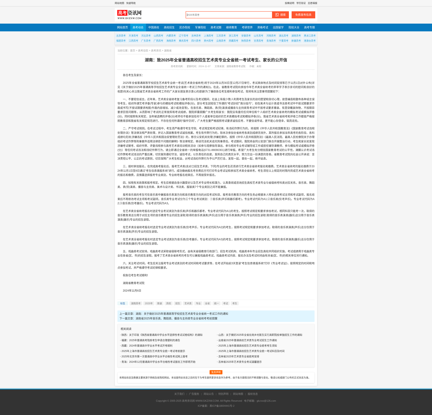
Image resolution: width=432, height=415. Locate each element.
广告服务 (194, 393)
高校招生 (169, 27)
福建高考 (121, 40)
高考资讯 (156, 50)
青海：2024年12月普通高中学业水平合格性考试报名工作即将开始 (158, 361)
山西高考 (158, 35)
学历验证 (301, 3)
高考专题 (309, 27)
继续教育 (231, 27)
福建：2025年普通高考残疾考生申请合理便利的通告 (151, 340)
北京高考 (121, 35)
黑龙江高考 (310, 35)
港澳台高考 (310, 40)
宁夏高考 (283, 40)
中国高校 (153, 27)
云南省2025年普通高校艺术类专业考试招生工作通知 (247, 340)
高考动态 (138, 27)
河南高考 (271, 35)
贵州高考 (208, 40)
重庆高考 (183, 40)
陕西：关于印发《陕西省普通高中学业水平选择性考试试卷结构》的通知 (162, 334)
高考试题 (216, 27)
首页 (132, 50)
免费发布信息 (303, 14)
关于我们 (179, 393)
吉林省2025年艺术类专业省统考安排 (238, 356)
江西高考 (133, 40)
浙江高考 (233, 35)
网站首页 (122, 27)
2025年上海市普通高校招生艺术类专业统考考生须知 (247, 345)
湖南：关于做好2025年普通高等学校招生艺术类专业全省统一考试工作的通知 (182, 313)
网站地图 (119, 3)
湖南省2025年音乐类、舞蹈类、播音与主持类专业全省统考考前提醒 (176, 318)
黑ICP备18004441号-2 (222, 405)
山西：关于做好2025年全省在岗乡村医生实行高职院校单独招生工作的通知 (260, 334)
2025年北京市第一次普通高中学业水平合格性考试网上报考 (155, 356)
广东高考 (146, 40)
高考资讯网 (188, 400)
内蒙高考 (171, 35)
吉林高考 (196, 35)
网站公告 (209, 393)
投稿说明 (289, 3)
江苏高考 (221, 35)
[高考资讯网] (129, 15)
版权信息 (253, 393)
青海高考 (271, 40)
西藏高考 (233, 40)
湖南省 (168, 50)
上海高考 (208, 35)
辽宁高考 (183, 35)
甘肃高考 (258, 40)
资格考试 (262, 27)
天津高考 (133, 35)
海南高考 (171, 40)
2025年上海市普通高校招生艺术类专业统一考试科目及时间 (251, 351)
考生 (234, 303)
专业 (198, 303)
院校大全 (294, 27)
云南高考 (221, 40)
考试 (225, 303)
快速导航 (131, 3)
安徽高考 (246, 35)
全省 (207, 303)
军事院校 (200, 27)
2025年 (149, 303)
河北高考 (146, 35)
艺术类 (188, 303)
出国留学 (278, 27)
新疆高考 (296, 40)
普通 (159, 303)
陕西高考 (246, 40)
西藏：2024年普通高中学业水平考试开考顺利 (147, 345)
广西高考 (158, 40)
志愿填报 (312, 3)
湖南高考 (296, 35)
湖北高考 (283, 35)
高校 (168, 303)
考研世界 (247, 27)
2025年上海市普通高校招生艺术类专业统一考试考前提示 (153, 351)
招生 (177, 303)
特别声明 (223, 393)
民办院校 (184, 27)
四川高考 (196, 40)
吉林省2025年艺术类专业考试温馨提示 (240, 361)
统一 (216, 303)
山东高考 (258, 35)
